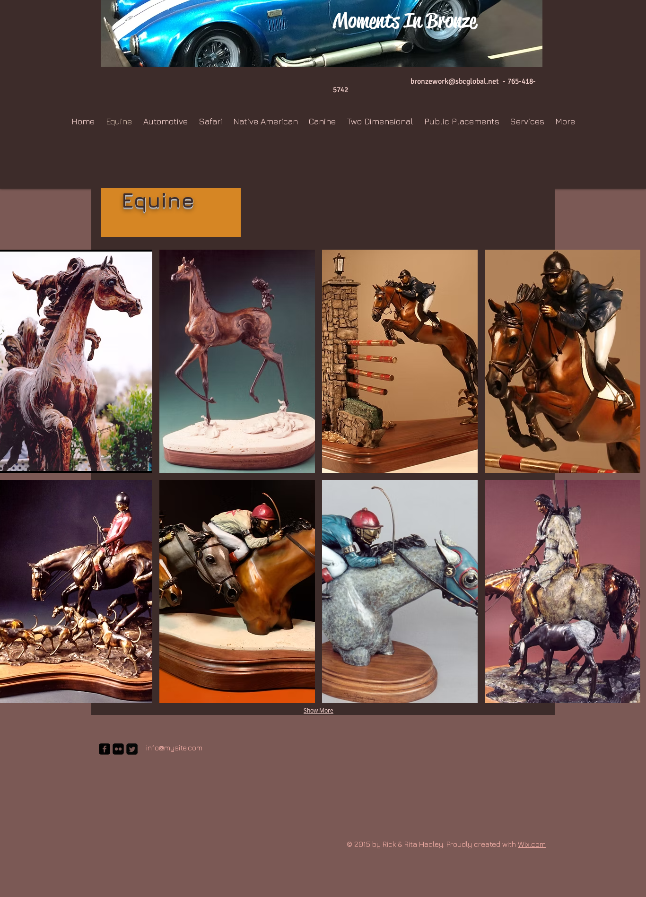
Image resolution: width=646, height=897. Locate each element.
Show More (318, 710)
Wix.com (532, 844)
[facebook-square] (104, 749)
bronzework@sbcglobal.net (454, 81)
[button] (237, 361)
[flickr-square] (118, 749)
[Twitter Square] (132, 749)
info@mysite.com (174, 747)
